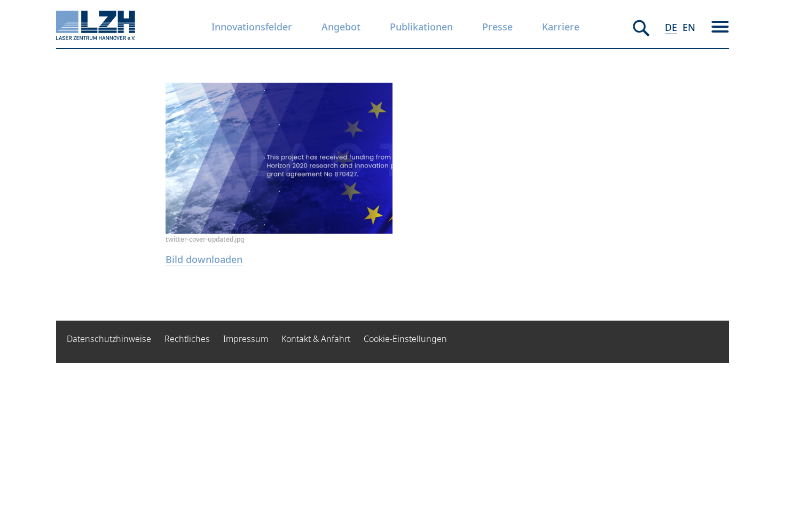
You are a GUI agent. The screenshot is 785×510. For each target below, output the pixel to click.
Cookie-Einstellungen (405, 339)
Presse (497, 26)
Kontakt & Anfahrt (315, 339)
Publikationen (421, 26)
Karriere (560, 26)
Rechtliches (187, 339)
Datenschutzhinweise (109, 339)
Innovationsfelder (251, 26)
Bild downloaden (204, 259)
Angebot (340, 26)
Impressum (245, 339)
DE (671, 27)
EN (688, 27)
